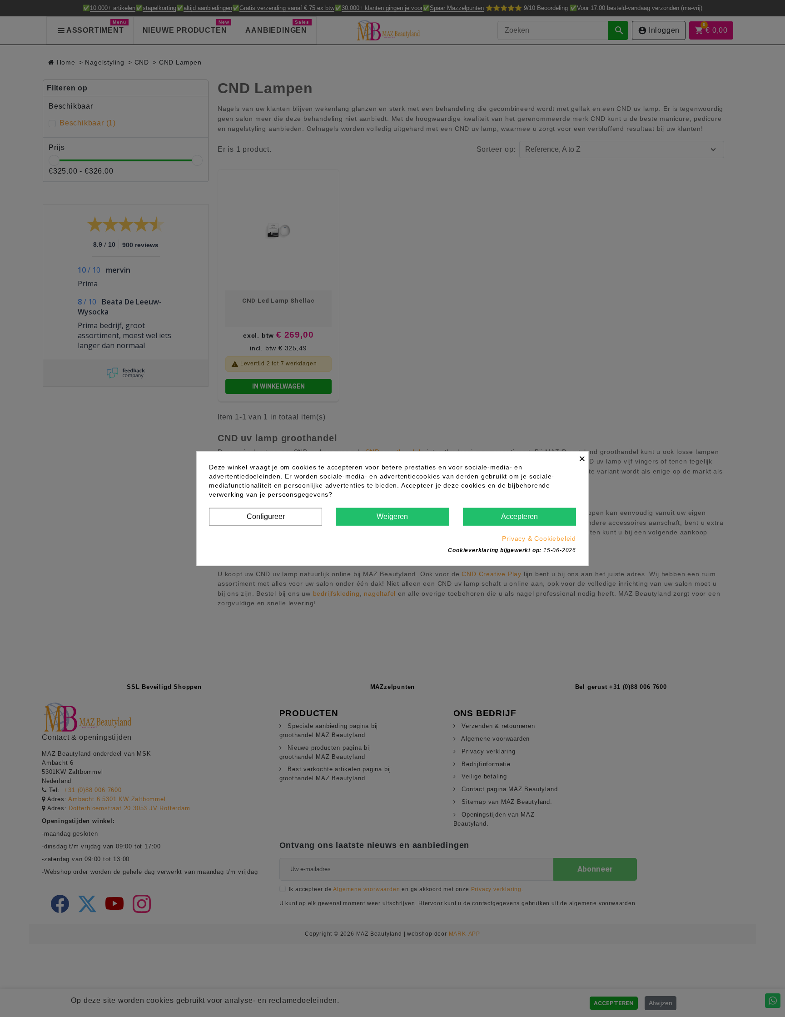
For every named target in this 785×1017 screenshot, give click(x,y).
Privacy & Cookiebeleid (539, 538)
